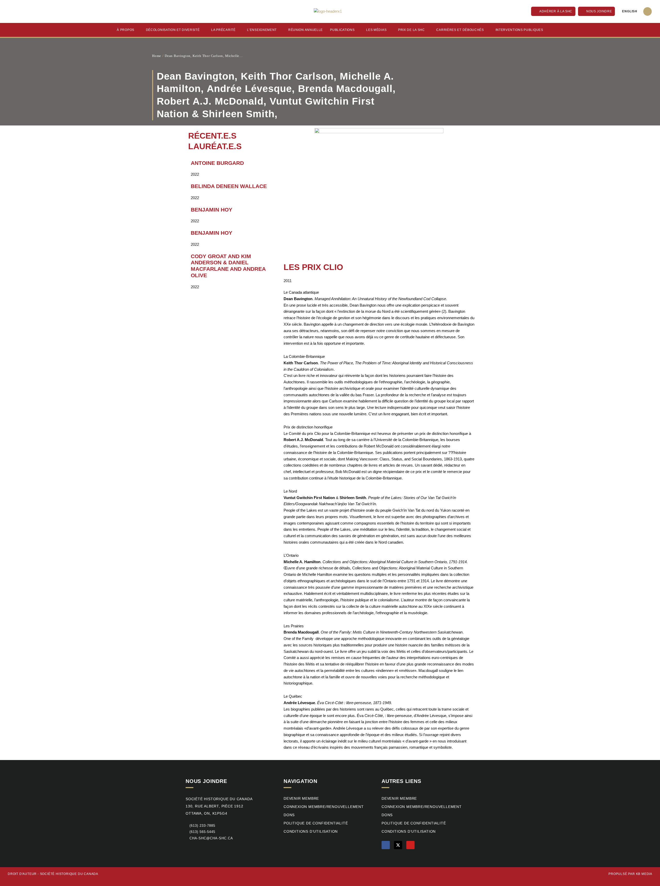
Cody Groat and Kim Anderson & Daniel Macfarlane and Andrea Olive (228, 265)
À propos (125, 30)
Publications (342, 30)
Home (156, 56)
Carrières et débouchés (460, 30)
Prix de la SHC (411, 30)
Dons (289, 815)
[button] (647, 11)
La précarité (223, 30)
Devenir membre (301, 798)
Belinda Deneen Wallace (229, 186)
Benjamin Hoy (211, 210)
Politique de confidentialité (316, 823)
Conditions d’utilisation (311, 831)
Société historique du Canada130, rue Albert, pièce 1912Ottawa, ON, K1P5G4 (219, 806)
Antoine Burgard (217, 163)
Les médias (376, 30)
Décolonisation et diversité (173, 30)
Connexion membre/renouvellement (324, 807)
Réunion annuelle (305, 30)
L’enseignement (262, 30)
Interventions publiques (519, 30)
